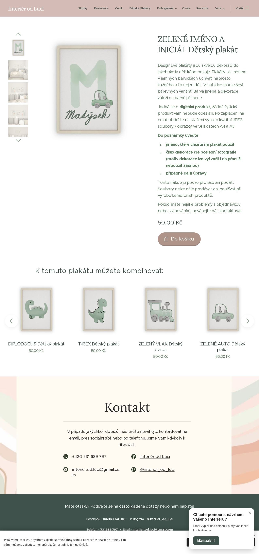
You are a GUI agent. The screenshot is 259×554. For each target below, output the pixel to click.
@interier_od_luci (157, 469)
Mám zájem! (206, 540)
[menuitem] (84, 8)
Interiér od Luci (155, 456)
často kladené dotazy (139, 506)
